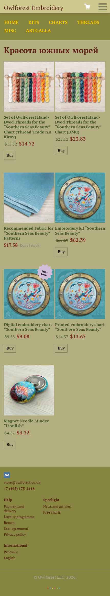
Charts (58, 22)
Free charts (52, 512)
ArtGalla (38, 30)
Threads (88, 22)
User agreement (16, 528)
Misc (10, 30)
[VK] (7, 476)
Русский (11, 551)
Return (9, 522)
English (9, 557)
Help (8, 499)
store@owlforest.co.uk (22, 482)
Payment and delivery (14, 508)
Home (11, 22)
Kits (33, 22)
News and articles (57, 506)
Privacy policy (15, 534)
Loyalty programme (19, 516)
